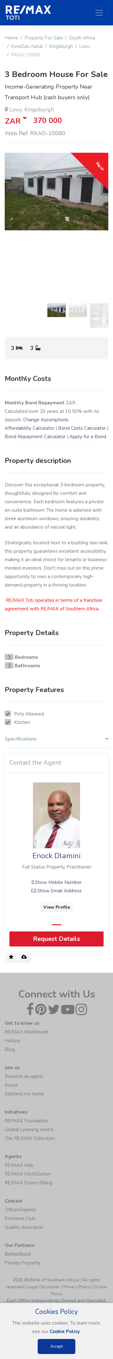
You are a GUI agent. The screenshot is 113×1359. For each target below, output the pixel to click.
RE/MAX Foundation (26, 1121)
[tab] (56, 740)
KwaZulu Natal (27, 46)
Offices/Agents (20, 1210)
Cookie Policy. (65, 1331)
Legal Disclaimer (43, 1287)
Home (11, 38)
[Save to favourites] (11, 957)
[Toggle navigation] (99, 13)
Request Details (56, 939)
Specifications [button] (21, 739)
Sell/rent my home (24, 1094)
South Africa (82, 38)
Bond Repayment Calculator (35, 436)
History (12, 1041)
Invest (11, 1085)
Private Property (22, 1263)
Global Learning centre (29, 1129)
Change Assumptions (45, 420)
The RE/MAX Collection (30, 1138)
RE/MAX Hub (19, 1165)
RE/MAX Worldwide (26, 1032)
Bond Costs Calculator (82, 428)
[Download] (24, 957)
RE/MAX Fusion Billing (28, 1183)
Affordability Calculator (29, 428)
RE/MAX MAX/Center (28, 1174)
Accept (56, 1346)
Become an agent (24, 1076)
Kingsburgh (61, 46)
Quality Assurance (24, 1227)
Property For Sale (43, 38)
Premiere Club (20, 1218)
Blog (10, 1049)
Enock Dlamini (56, 856)
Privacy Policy (76, 1287)
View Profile (56, 907)
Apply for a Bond (87, 436)
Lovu (84, 46)
